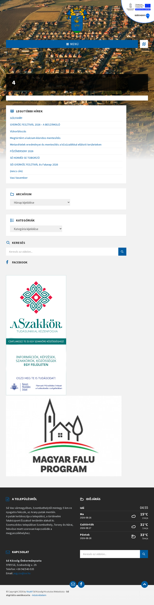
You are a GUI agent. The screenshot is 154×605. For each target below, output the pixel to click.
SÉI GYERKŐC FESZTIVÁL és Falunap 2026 (34, 164)
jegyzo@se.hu (21, 573)
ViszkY (29, 591)
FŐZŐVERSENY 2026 (21, 151)
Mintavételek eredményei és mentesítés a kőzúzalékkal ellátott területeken (55, 144)
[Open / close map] (144, 44)
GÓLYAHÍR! (16, 118)
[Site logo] (77, 20)
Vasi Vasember (19, 177)
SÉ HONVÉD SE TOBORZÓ (25, 157)
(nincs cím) (16, 171)
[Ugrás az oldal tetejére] (144, 584)
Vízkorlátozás (18, 131)
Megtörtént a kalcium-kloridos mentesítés (35, 138)
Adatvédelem (39, 595)
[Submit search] (122, 252)
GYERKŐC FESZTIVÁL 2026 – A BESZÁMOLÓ (35, 124)
